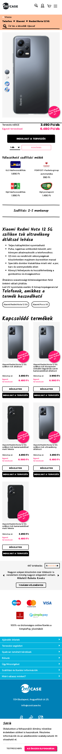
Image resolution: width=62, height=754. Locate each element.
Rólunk (6, 658)
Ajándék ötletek (11, 639)
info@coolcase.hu (31, 705)
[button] (36, 6)
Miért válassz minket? (14, 676)
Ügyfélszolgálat (10, 664)
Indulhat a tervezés (31, 139)
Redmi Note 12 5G (39, 21)
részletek (15, 389)
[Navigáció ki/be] (55, 6)
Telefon (7, 21)
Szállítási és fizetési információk (20, 670)
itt (56, 736)
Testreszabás (14, 748)
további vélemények (31, 585)
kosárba (36, 147)
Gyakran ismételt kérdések (17, 652)
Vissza (7, 17)
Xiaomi (20, 21)
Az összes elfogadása (40, 748)
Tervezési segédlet (12, 646)
